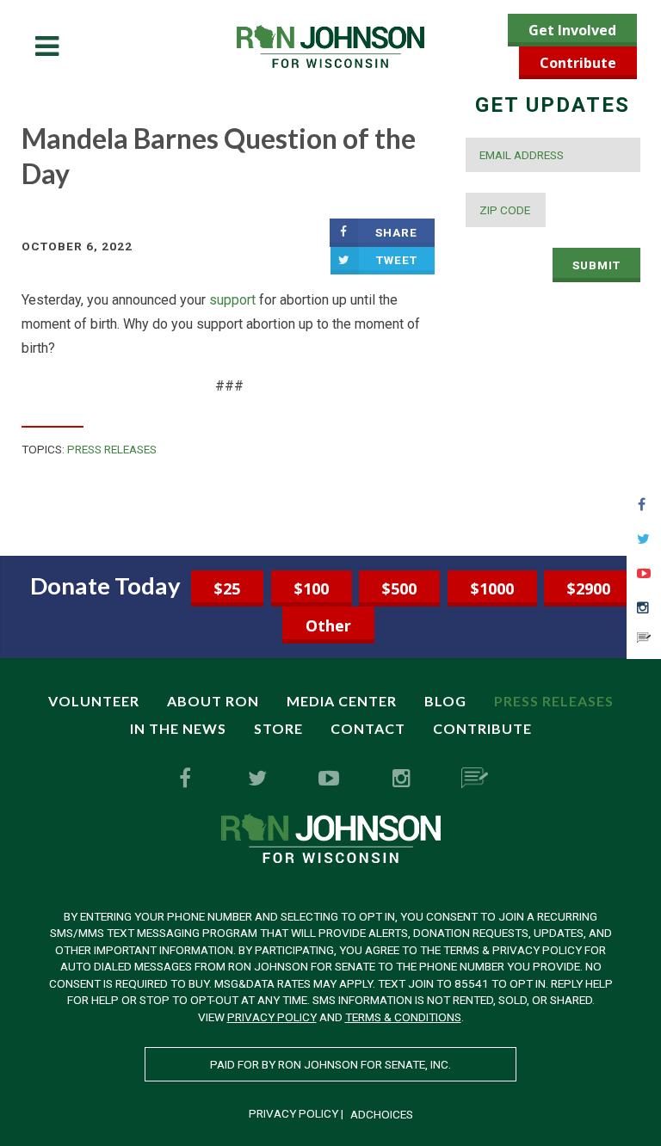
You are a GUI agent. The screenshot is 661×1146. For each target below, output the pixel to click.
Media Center (342, 701)
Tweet (396, 260)
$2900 (588, 588)
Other (328, 625)
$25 (227, 588)
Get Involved (572, 30)
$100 (311, 588)
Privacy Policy (272, 1017)
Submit (596, 265)
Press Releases (112, 449)
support (232, 300)
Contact (367, 728)
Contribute (578, 62)
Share (396, 232)
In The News (178, 728)
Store (278, 728)
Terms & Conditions (403, 1017)
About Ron (213, 701)
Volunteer (93, 701)
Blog (445, 701)
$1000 (492, 588)
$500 (399, 588)
